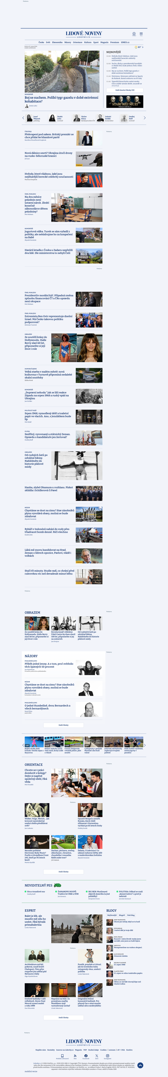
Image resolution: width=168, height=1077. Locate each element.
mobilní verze (31, 1071)
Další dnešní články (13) (124, 90)
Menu (141, 35)
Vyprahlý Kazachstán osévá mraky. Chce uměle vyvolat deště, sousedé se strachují (127, 83)
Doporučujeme (31, 369)
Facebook (86, 1058)
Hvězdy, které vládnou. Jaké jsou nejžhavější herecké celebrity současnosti (124, 58)
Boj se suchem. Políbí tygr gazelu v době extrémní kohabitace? (125, 72)
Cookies (103, 1050)
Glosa (27, 431)
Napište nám (41, 1050)
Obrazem (28, 334)
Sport (96, 42)
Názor (27, 507)
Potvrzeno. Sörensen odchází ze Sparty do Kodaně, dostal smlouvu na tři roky (127, 77)
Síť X (96, 1058)
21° (140, 47)
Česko (41, 42)
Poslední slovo (31, 661)
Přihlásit (134, 35)
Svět (48, 42)
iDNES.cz (125, 42)
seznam (112, 1050)
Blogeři (122, 915)
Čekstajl (28, 131)
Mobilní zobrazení (62, 1058)
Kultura (87, 42)
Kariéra (129, 1050)
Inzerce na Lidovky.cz (65, 1050)
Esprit (30, 910)
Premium (114, 42)
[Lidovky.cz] (84, 34)
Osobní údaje (93, 1050)
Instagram (107, 1058)
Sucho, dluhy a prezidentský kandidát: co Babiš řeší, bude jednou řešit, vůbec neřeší (127, 66)
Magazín (104, 42)
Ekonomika (57, 42)
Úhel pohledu (30, 194)
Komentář (29, 94)
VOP (85, 1050)
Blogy (111, 910)
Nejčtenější (112, 915)
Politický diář (30, 410)
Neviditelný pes (38, 885)
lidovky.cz (84, 1042)
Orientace (77, 42)
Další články (64, 725)
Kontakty (51, 1050)
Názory (67, 42)
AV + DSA (121, 1050)
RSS (75, 1058)
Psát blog (131, 915)
